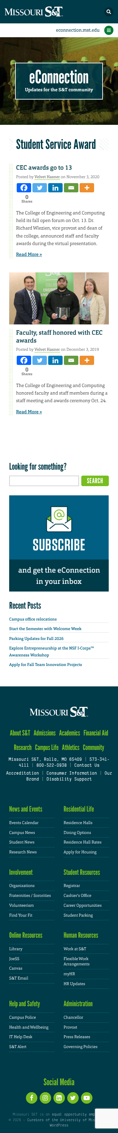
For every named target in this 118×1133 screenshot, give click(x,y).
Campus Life (47, 747)
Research (22, 747)
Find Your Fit (20, 915)
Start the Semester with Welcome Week (45, 628)
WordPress (59, 1125)
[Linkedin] (55, 187)
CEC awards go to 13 (44, 168)
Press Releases (77, 1036)
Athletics (70, 747)
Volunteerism (21, 905)
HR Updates (74, 983)
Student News (21, 842)
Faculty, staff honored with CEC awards (59, 336)
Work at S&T (75, 949)
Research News (23, 852)
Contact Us (86, 765)
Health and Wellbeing (29, 1027)
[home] (46, 12)
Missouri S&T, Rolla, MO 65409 (45, 760)
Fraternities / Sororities (30, 895)
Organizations (22, 885)
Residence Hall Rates (83, 842)
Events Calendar (24, 822)
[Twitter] (39, 187)
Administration (78, 1003)
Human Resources (81, 935)
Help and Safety (24, 1003)
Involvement (21, 872)
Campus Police (22, 1017)
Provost (70, 1027)
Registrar (72, 885)
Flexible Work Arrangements (76, 961)
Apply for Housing (80, 852)
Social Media (59, 1082)
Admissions (45, 733)
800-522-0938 (51, 765)
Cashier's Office (77, 895)
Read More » (29, 255)
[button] (108, 11)
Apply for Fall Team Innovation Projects (45, 664)
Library (15, 949)
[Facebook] (24, 187)
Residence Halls (78, 822)
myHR (69, 974)
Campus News (22, 832)
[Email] (71, 187)
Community (93, 747)
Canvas (15, 968)
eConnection (59, 77)
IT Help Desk (20, 1036)
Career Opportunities (83, 905)
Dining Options (77, 832)
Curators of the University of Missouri (66, 1120)
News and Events (25, 809)
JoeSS (14, 958)
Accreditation (22, 773)
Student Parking (78, 915)
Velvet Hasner (47, 177)
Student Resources (82, 872)
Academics (69, 733)
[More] (87, 187)
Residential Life (79, 809)
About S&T (20, 733)
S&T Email (18, 978)
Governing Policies (80, 1046)
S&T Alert (18, 1046)
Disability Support (69, 779)
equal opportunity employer (78, 1115)
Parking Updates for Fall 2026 (36, 638)
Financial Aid (96, 733)
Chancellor (73, 1017)
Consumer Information (72, 773)
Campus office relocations (33, 619)
